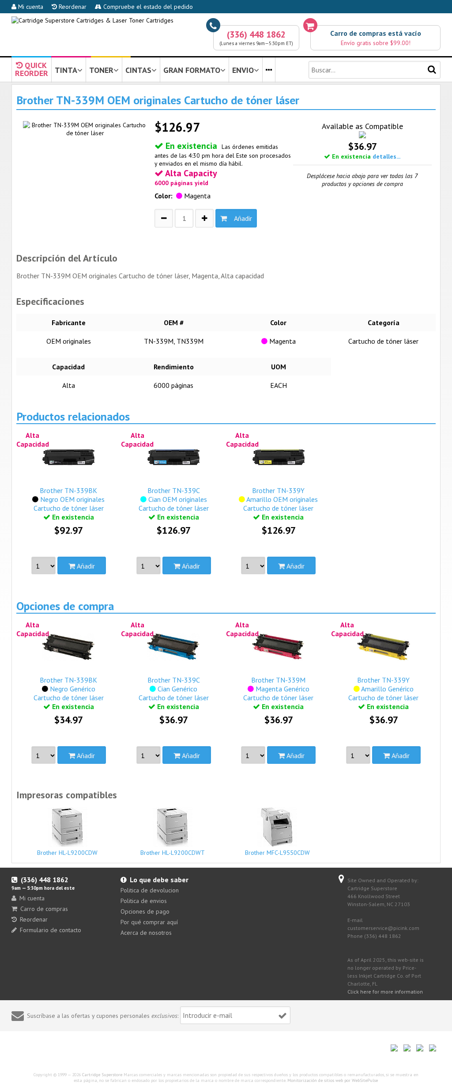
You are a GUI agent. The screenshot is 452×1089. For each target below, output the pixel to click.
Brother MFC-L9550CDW (277, 853)
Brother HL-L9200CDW (67, 853)
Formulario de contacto (50, 930)
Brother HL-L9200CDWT (172, 853)
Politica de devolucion (150, 890)
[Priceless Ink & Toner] (92, 20)
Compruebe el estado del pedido (147, 7)
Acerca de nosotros (146, 933)
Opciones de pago (145, 911)
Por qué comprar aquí (149, 922)
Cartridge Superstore (102, 1075)
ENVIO (243, 70)
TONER (101, 70)
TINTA (66, 70)
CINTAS (138, 70)
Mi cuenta (29, 7)
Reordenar (72, 7)
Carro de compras (44, 909)
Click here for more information (385, 991)
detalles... (386, 156)
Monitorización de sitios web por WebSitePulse (332, 1080)
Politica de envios (144, 901)
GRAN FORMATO (191, 70)
